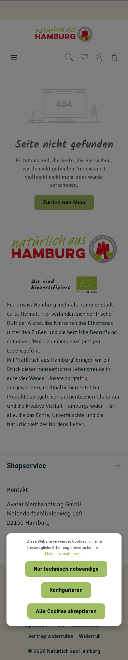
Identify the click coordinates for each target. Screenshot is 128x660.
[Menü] (13, 57)
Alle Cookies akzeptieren (66, 611)
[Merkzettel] (84, 57)
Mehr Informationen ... (64, 553)
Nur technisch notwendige (66, 569)
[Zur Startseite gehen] (64, 34)
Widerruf (89, 636)
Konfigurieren (66, 590)
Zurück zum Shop (64, 202)
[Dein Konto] (99, 57)
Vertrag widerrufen (50, 636)
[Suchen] (69, 57)
